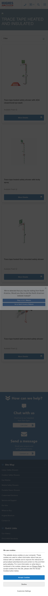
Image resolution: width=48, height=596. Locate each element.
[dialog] (24, 298)
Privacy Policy (37, 566)
